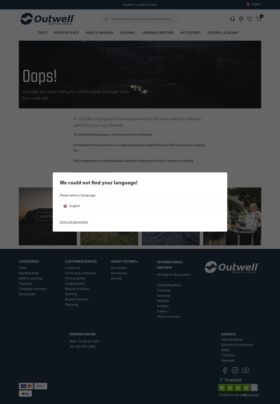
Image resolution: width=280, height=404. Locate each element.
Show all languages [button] (74, 222)
